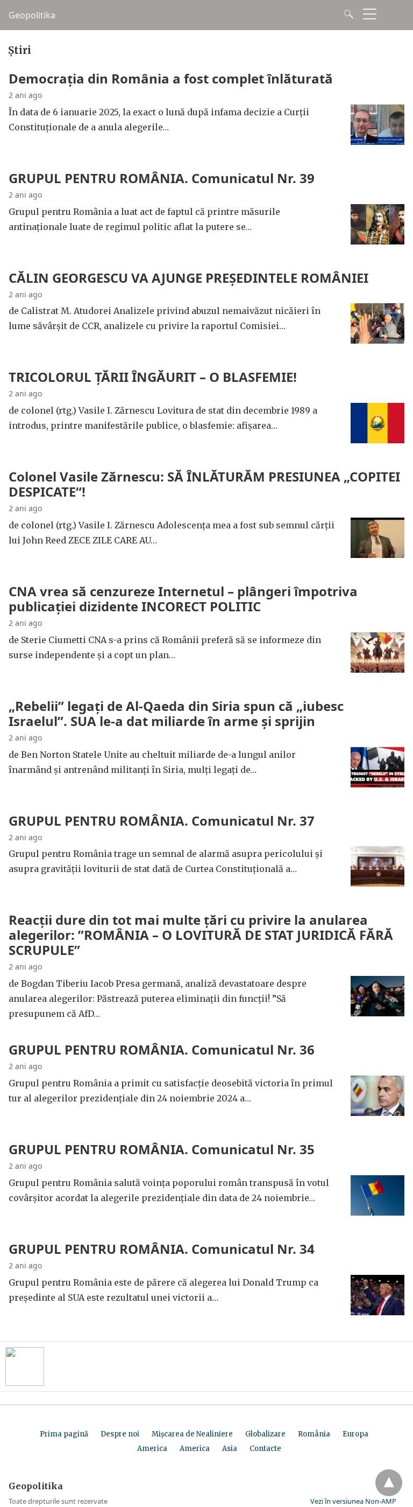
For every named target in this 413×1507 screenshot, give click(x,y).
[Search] (346, 14)
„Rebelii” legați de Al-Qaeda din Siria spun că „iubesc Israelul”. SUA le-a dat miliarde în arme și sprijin (176, 713)
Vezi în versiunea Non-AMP (353, 1501)
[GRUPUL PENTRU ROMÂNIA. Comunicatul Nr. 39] (377, 241)
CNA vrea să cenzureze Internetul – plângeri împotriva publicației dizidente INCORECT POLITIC (183, 598)
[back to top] (388, 1482)
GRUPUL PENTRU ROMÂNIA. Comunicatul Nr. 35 (162, 1149)
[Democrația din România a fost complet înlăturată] (377, 141)
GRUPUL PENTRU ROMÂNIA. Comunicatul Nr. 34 (162, 1249)
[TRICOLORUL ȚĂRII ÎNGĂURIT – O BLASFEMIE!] (377, 440)
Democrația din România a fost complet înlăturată (171, 78)
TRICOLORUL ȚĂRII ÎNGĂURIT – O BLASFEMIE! (153, 377)
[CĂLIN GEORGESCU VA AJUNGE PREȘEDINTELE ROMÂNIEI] (377, 340)
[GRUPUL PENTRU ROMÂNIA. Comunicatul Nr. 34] (377, 1312)
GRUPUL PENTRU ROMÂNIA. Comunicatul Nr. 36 (162, 1049)
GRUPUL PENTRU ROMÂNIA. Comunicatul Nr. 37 (162, 820)
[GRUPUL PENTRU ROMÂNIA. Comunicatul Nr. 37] (377, 883)
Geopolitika (32, 15)
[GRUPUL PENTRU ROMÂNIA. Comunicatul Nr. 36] (377, 1112)
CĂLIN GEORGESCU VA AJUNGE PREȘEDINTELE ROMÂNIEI (188, 278)
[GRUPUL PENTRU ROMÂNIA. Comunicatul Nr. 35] (377, 1212)
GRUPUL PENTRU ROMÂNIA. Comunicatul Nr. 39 (162, 178)
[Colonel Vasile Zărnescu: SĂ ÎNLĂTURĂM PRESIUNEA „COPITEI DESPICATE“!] (377, 554)
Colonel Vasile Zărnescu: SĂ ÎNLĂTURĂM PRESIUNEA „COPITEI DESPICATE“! (204, 484)
